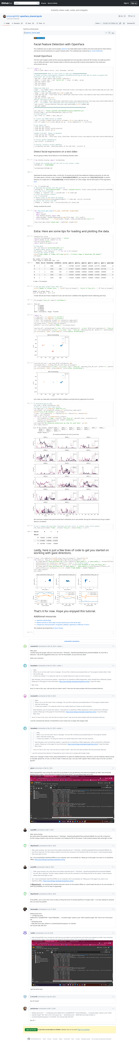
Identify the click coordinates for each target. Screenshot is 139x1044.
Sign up (134, 3)
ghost (32, 768)
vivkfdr (32, 933)
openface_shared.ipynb (31, 16)
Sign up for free (31, 1029)
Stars (31, 23)
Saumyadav (34, 909)
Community (67, 1039)
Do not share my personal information (101, 1039)
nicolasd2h (34, 696)
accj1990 (33, 830)
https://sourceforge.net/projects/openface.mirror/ (74, 681)
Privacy (49, 1039)
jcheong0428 (13, 16)
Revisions (18, 23)
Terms (44, 1039)
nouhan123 (34, 646)
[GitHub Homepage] (29, 1039)
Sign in (126, 3)
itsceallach (33, 665)
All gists (43, 3)
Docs (72, 1039)
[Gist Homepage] (7, 3)
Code (7, 23)
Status (60, 1039)
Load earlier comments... (72, 641)
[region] (69, 336)
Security (55, 1039)
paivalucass (34, 1008)
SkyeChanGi (34, 845)
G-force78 (33, 996)
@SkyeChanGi (36, 884)
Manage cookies (85, 1039)
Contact (78, 1039)
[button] (120, 23)
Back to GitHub (52, 3)
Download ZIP (131, 23)
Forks (41, 23)
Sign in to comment (84, 1029)
